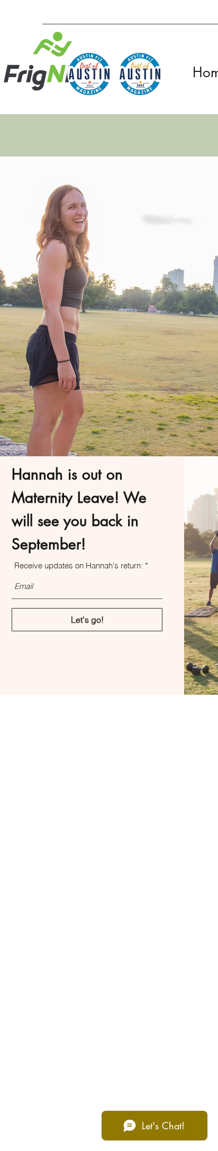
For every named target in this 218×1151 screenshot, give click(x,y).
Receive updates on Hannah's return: (78, 565)
